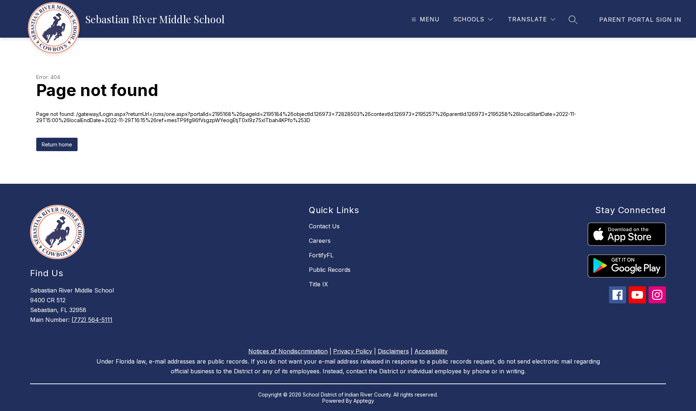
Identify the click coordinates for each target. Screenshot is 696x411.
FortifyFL (321, 255)
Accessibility (431, 351)
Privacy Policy (352, 351)
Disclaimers (393, 351)
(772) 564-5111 (91, 319)
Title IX (318, 284)
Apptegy (363, 401)
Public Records (330, 269)
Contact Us (324, 226)
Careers (320, 240)
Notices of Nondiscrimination (288, 351)
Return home (57, 144)
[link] (640, 19)
